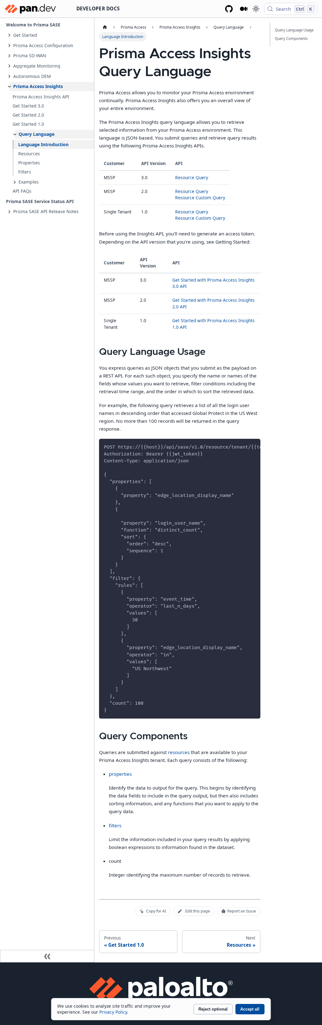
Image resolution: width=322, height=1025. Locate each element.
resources (179, 752)
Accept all (249, 1009)
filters (115, 825)
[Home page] (104, 27)
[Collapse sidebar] (47, 956)
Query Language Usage (294, 30)
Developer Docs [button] (98, 8)
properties (120, 774)
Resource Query (191, 177)
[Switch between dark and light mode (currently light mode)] (255, 9)
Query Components (291, 38)
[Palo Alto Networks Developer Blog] (243, 9)
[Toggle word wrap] (242, 446)
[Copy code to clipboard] (253, 446)
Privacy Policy (113, 1012)
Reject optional (213, 1009)
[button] (51, 35)
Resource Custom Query (200, 198)
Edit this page (197, 911)
